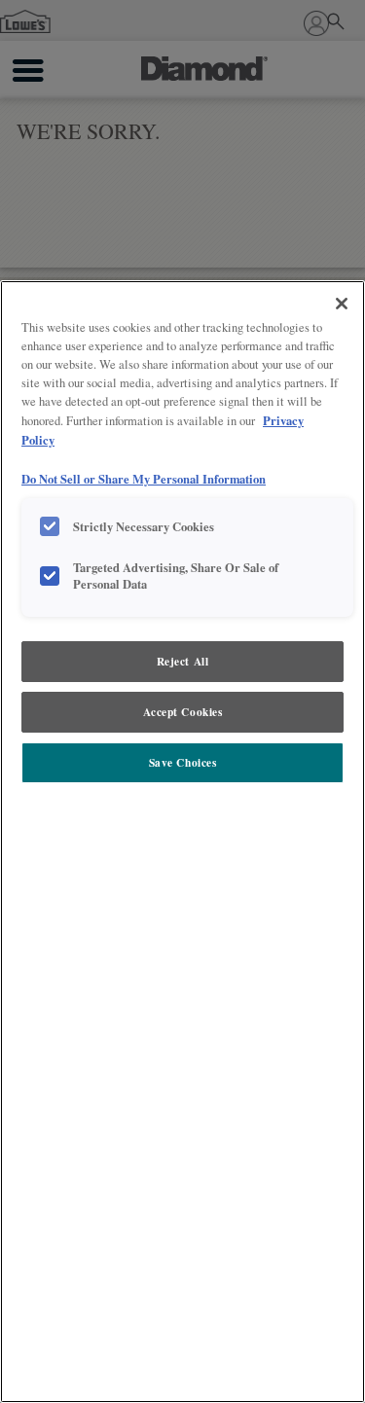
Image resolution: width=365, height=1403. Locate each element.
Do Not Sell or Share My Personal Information (143, 478)
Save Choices (183, 762)
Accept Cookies (183, 711)
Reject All (183, 661)
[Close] (341, 303)
